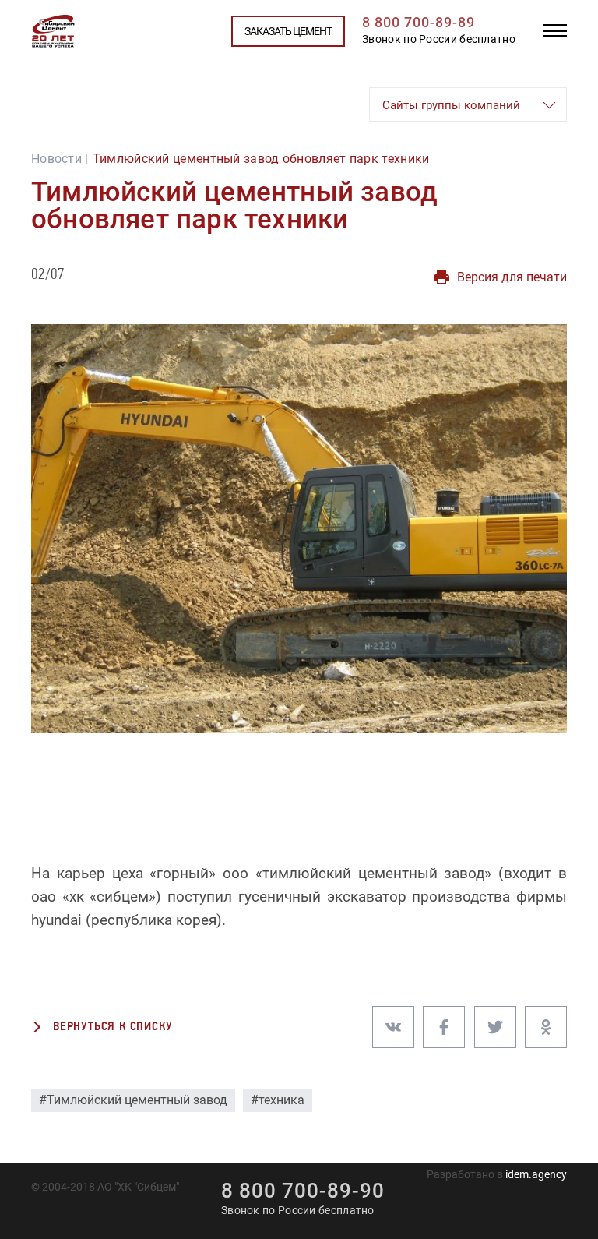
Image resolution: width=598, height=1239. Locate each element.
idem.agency (536, 1174)
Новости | (60, 158)
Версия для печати (512, 277)
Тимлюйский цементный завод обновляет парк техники (261, 158)
